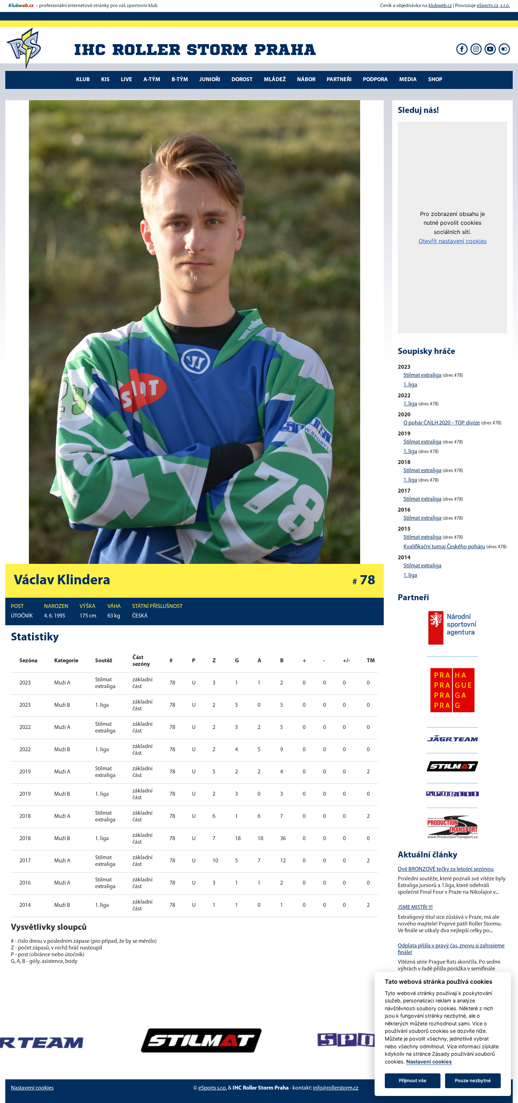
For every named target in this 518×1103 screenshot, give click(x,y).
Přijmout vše (412, 1080)
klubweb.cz (440, 5)
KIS (105, 80)
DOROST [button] (242, 80)
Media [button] (408, 80)
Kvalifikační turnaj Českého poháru (444, 547)
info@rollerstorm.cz (335, 1088)
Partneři (339, 80)
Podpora (375, 80)
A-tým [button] (151, 80)
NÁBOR (306, 80)
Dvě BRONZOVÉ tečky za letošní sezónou (446, 869)
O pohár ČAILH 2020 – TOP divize (441, 423)
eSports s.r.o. (212, 1088)
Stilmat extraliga (422, 375)
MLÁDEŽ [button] (275, 80)
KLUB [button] (83, 80)
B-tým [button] (180, 80)
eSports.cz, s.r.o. (493, 5)
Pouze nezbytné (473, 1080)
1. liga (410, 385)
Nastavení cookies (32, 1088)
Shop (435, 80)
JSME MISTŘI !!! (415, 907)
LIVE (126, 80)
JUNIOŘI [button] (209, 80)
